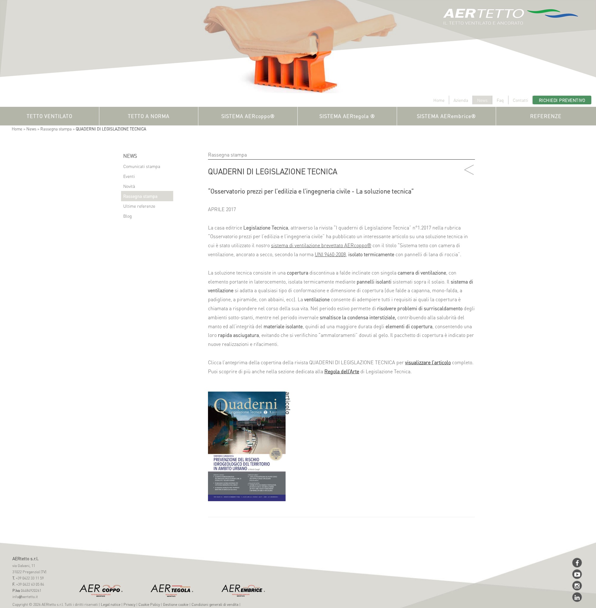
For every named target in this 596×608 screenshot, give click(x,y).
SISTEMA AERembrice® (446, 116)
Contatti (520, 100)
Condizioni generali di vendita (215, 604)
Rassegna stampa (56, 128)
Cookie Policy (149, 604)
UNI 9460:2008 (330, 254)
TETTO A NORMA (148, 116)
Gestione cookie (175, 604)
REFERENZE (546, 116)
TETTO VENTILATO (49, 116)
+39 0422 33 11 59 (29, 578)
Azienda (461, 100)
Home (439, 100)
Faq (500, 100)
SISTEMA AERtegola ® (347, 116)
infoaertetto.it (25, 596)
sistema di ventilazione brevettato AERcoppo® (321, 245)
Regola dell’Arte (341, 371)
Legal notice (110, 604)
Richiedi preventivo (562, 100)
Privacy (129, 604)
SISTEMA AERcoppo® (248, 116)
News (482, 100)
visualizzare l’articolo (428, 362)
